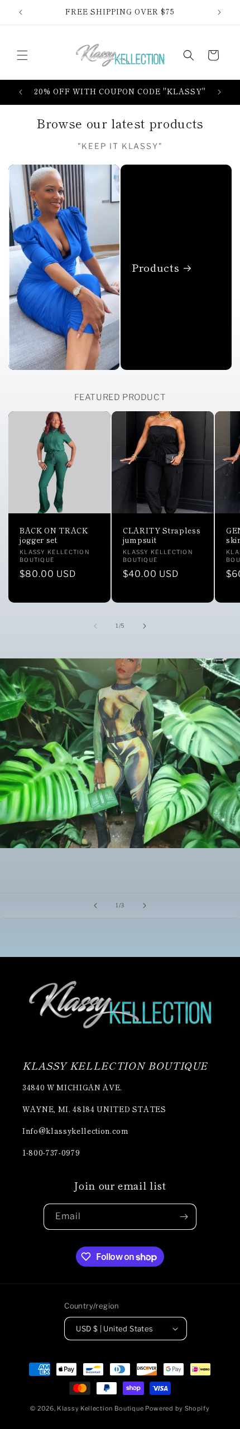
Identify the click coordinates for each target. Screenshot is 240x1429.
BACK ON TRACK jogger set (54, 535)
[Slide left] (95, 626)
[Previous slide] (95, 905)
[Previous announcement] (20, 12)
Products (155, 267)
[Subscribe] (183, 1217)
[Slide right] (144, 626)
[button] (22, 55)
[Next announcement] (219, 12)
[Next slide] (144, 905)
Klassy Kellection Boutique (100, 1408)
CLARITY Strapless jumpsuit (161, 535)
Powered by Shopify (177, 1408)
